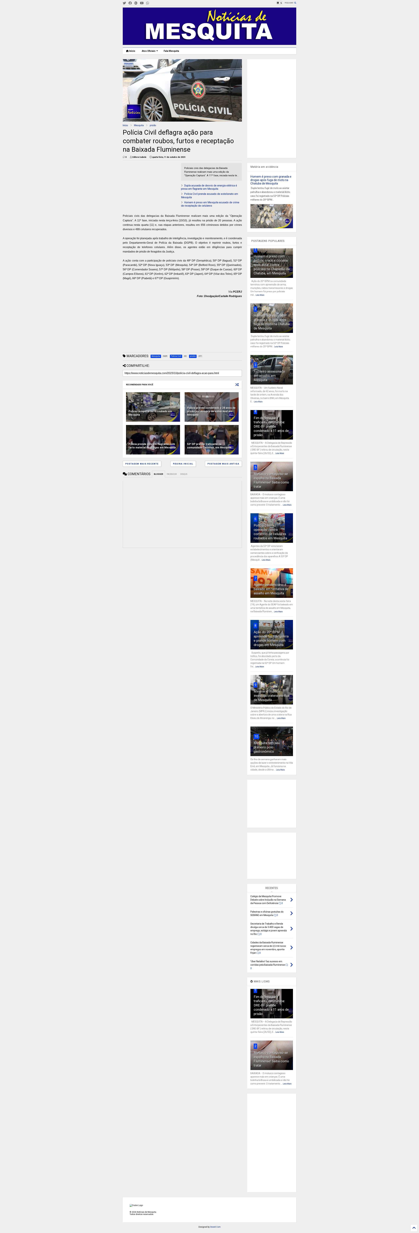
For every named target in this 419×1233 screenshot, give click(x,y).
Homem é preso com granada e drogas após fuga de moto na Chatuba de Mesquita (270, 180)
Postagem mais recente (142, 464)
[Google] (135, 3)
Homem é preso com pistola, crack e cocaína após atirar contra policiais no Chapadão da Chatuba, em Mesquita (272, 264)
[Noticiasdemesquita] (153, 3)
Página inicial (183, 464)
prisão (153, 125)
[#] (124, 3)
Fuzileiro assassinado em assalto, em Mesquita (269, 375)
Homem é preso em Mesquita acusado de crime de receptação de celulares (210, 204)
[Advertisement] (147, 183)
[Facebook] (130, 3)
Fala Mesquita (171, 51)
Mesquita (139, 125)
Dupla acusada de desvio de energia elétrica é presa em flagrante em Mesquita (209, 187)
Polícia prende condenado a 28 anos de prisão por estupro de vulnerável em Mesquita (211, 411)
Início (132, 51)
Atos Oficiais (148, 51)
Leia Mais (260, 295)
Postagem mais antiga (223, 464)
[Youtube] (142, 3)
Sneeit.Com (215, 1227)
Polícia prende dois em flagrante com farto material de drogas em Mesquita (152, 446)
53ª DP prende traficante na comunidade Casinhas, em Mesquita (209, 446)
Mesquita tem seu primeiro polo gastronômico (267, 747)
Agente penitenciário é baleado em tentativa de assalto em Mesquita (271, 589)
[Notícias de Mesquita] (209, 43)
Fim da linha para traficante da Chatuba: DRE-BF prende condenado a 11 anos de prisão (271, 426)
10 (256, 736)
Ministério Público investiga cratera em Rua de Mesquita (271, 695)
